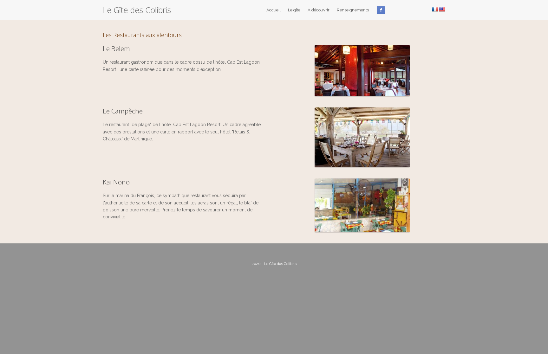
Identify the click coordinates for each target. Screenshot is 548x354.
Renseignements (353, 10)
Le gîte (294, 10)
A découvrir (318, 10)
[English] (442, 9)
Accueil (273, 10)
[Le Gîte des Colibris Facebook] (381, 10)
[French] (435, 9)
